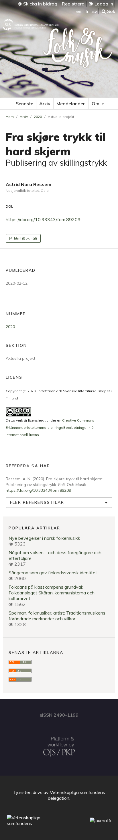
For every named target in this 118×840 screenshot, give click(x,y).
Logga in (103, 4)
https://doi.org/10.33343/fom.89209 (43, 219)
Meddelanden (71, 103)
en (78, 11)
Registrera (73, 4)
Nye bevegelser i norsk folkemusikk (44, 538)
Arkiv (44, 103)
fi (86, 11)
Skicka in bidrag (39, 4)
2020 (38, 116)
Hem (10, 116)
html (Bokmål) (25, 238)
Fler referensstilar (37, 502)
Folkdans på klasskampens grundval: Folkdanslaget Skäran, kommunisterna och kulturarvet (52, 592)
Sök (110, 11)
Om (96, 103)
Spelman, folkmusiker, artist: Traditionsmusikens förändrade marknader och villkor (57, 615)
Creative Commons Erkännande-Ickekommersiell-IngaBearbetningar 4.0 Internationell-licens (50, 427)
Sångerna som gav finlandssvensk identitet (53, 572)
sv (94, 11)
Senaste (24, 103)
